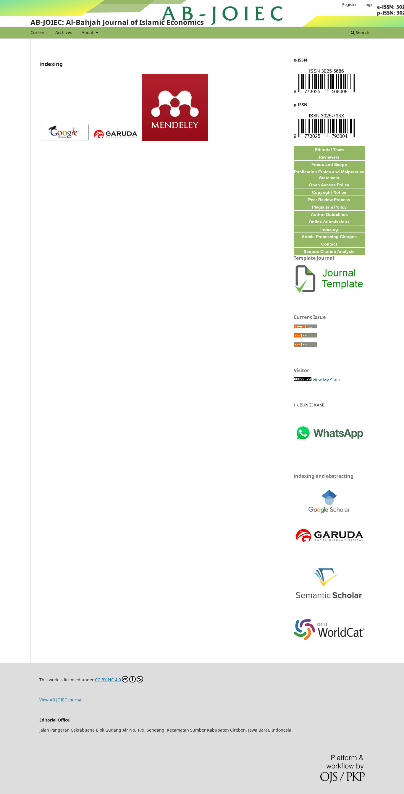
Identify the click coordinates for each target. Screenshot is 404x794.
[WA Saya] (329, 451)
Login (368, 4)
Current (38, 32)
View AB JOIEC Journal (61, 700)
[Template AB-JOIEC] (329, 292)
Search (362, 32)
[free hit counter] (302, 380)
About (88, 32)
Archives (63, 32)
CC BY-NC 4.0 (108, 679)
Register (349, 4)
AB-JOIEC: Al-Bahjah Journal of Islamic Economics (117, 22)
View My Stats (326, 380)
